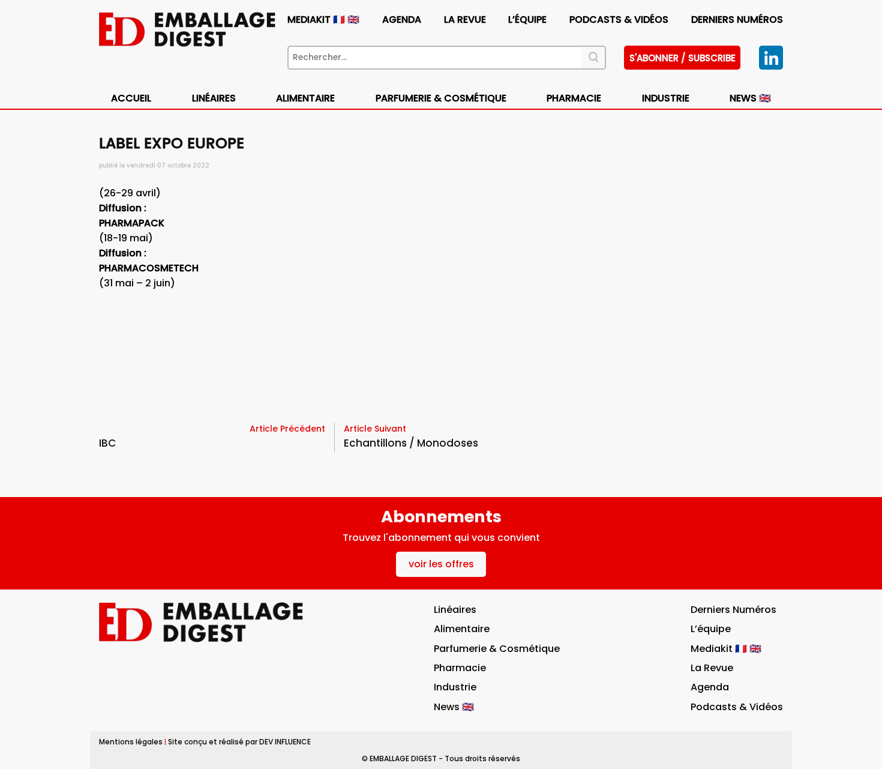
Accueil (131, 98)
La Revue (465, 19)
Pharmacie (574, 98)
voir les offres (441, 564)
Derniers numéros (737, 19)
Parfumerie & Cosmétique (441, 98)
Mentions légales (131, 742)
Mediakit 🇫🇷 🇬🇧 (323, 19)
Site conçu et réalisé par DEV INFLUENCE (239, 742)
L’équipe (527, 19)
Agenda (401, 19)
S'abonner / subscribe (682, 58)
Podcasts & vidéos (618, 19)
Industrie (455, 687)
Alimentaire (305, 98)
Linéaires (214, 98)
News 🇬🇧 (750, 98)
